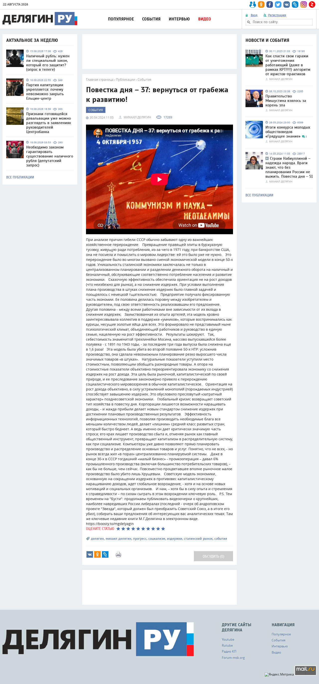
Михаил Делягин (137, 117)
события (220, 538)
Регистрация (277, 15)
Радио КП (229, 651)
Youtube (228, 639)
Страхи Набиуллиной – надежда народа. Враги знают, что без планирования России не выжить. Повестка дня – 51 (289, 167)
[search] (248, 22)
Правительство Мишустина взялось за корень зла (285, 100)
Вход (254, 15)
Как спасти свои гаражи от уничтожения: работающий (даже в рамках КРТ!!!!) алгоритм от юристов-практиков (287, 65)
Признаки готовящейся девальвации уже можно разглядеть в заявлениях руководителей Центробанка (48, 123)
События (151, 19)
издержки (174, 538)
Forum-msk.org (233, 657)
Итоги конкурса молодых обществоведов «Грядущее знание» (287, 132)
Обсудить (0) (213, 556)
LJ (105, 554)
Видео (204, 19)
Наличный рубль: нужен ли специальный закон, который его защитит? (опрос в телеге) (48, 63)
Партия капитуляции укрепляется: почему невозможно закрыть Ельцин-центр (45, 92)
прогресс (140, 538)
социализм (156, 538)
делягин (97, 538)
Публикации (125, 79)
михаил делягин (118, 538)
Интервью (179, 19)
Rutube (227, 645)
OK (97, 554)
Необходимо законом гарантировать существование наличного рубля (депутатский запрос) (49, 156)
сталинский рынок (198, 538)
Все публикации (20, 177)
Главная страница (99, 79)
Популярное (121, 19)
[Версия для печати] (118, 554)
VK (89, 554)
